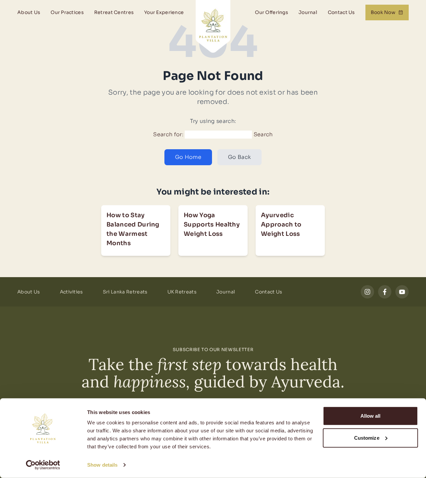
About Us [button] (28, 12)
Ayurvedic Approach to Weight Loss (281, 225)
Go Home (188, 157)
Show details (102, 465)
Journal (308, 12)
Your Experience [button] (164, 12)
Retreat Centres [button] (113, 12)
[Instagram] (367, 291)
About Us (28, 292)
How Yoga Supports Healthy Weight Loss (212, 225)
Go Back (239, 157)
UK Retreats (182, 292)
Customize (366, 437)
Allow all (370, 416)
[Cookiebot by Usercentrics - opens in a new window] (43, 465)
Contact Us (341, 12)
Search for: (168, 134)
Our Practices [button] (67, 12)
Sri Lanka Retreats (125, 292)
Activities (71, 292)
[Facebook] (384, 291)
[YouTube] (402, 291)
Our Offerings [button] (271, 12)
